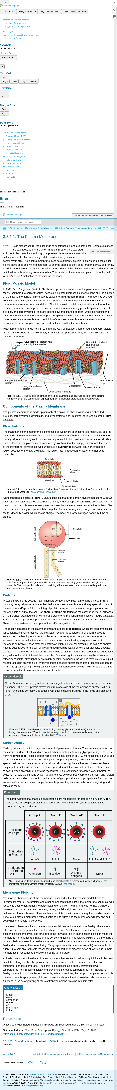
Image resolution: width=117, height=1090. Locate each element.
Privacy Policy (49, 1083)
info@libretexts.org (34, 1086)
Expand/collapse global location (112, 227)
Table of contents (102, 252)
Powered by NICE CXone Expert (43, 1074)
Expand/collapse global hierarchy (6, 228)
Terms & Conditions (65, 1083)
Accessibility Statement (85, 1083)
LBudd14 (38, 735)
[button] (10, 173)
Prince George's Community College (76, 228)
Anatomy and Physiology (43, 492)
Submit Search (8, 57)
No (45, 1063)
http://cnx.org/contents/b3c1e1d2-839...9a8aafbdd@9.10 (35, 1034)
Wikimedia (61, 735)
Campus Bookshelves (39, 228)
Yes (34, 1063)
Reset (4, 77)
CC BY (53, 1041)
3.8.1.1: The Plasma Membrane (17, 1041)
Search (7, 222)
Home (16, 228)
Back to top (8, 1054)
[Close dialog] (2, 202)
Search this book (7, 48)
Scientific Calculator (14, 153)
